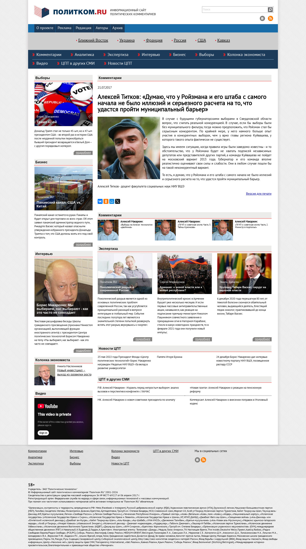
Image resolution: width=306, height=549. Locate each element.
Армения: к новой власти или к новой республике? (181, 289)
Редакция (83, 28)
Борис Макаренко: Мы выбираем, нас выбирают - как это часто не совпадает (62, 308)
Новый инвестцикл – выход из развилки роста (74, 372)
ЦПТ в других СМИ (78, 63)
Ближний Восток (93, 40)
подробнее (83, 153)
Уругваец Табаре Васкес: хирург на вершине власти (242, 289)
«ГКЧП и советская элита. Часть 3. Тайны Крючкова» (194, 226)
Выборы (206, 55)
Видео (42, 63)
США (202, 40)
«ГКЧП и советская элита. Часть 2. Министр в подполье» (251, 226)
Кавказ (223, 40)
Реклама (64, 28)
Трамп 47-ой (47, 122)
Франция (154, 40)
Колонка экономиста (246, 55)
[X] (117, 201)
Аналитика (84, 55)
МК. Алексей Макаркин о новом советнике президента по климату (136, 400)
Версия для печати (258, 194)
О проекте (44, 28)
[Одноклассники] (105, 201)
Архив (117, 28)
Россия (180, 40)
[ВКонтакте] (100, 201)
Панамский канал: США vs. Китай (59, 204)
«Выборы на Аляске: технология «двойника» (136, 226)
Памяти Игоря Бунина (169, 357)
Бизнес (179, 55)
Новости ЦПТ (120, 63)
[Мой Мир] (111, 201)
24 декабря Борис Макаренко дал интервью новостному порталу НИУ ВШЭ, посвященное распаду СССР (242, 360)
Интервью (151, 55)
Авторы (102, 28)
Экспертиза (117, 55)
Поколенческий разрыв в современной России (117, 289)
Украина (127, 40)
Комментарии (48, 55)
